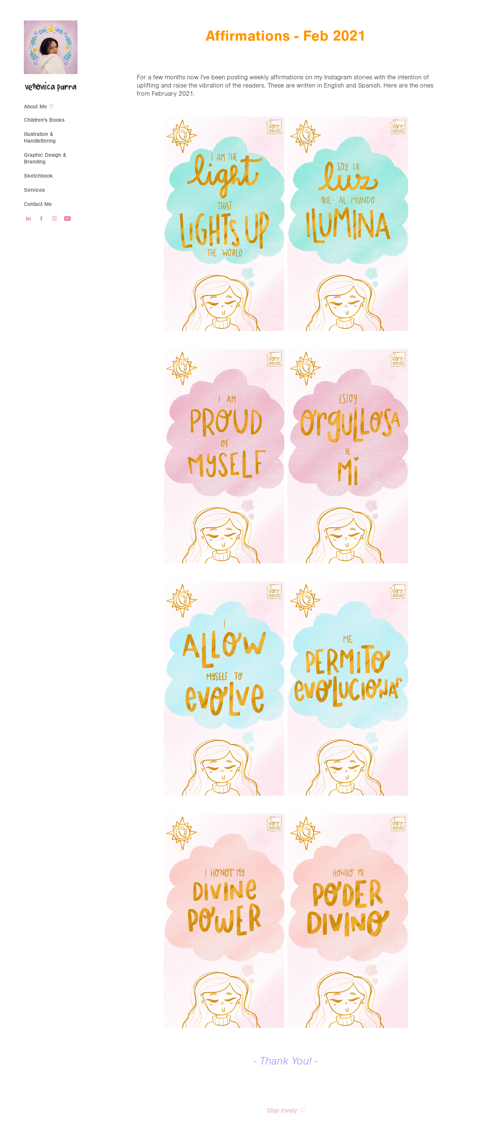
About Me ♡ (39, 107)
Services (34, 190)
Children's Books (44, 120)
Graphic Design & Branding (45, 158)
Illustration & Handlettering (40, 137)
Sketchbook (38, 176)
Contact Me (38, 204)
